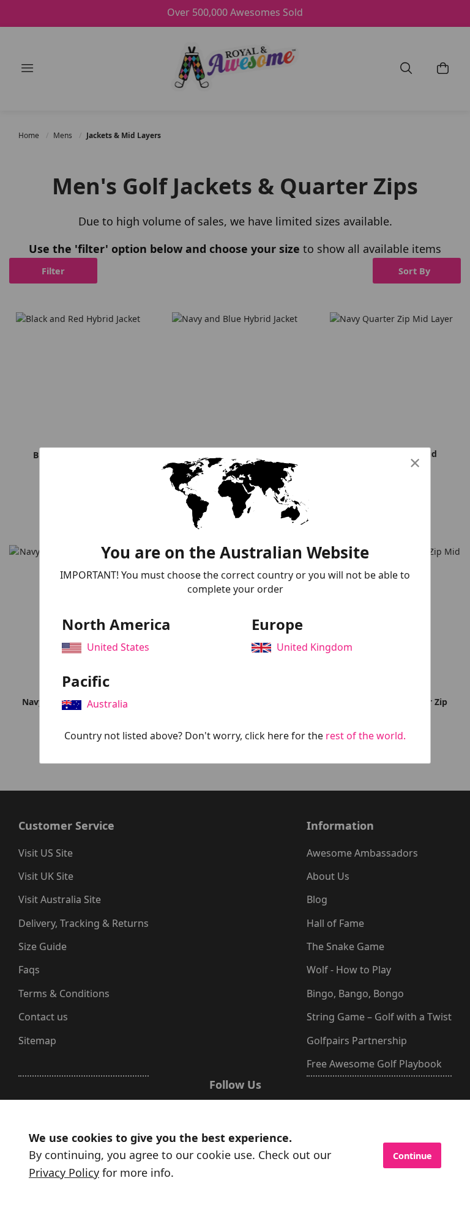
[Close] (414, 462)
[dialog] (235, 605)
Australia (107, 704)
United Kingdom (314, 647)
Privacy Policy (64, 1172)
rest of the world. (366, 735)
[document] (235, 1155)
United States (118, 647)
